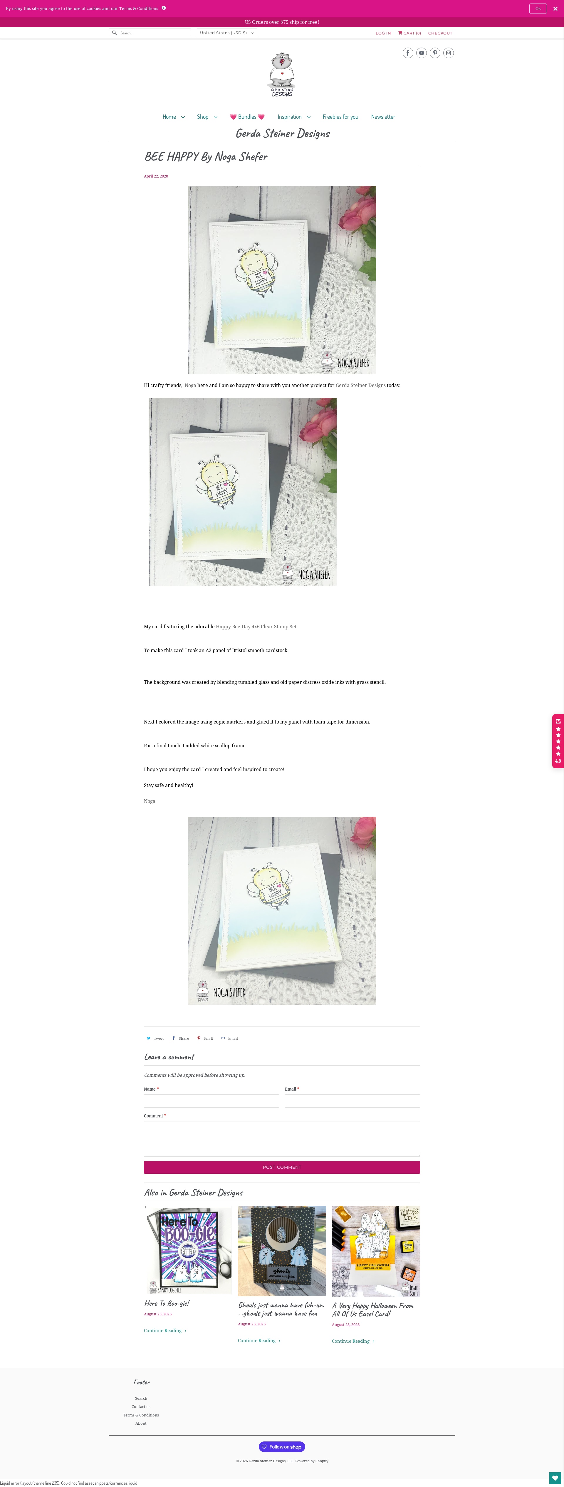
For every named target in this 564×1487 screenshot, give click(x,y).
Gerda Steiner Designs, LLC (271, 1461)
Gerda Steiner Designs (282, 133)
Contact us (141, 1406)
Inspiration (291, 116)
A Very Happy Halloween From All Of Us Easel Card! (372, 1309)
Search (141, 1398)
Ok (538, 8)
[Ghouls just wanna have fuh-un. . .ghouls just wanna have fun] (282, 1251)
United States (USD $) (224, 32)
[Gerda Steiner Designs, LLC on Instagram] (448, 53)
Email (292, 1089)
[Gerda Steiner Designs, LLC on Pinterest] (435, 53)
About (141, 1423)
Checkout (440, 33)
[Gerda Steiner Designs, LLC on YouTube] (421, 53)
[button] (558, 741)
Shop (204, 116)
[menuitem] (176, 116)
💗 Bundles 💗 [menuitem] (247, 116)
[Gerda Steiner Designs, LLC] (282, 76)
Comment (155, 1115)
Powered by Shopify (311, 1461)
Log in (383, 33)
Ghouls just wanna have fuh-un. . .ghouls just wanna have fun (281, 1309)
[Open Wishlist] (555, 1478)
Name (151, 1089)
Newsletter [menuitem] (383, 116)
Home (170, 116)
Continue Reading (163, 1330)
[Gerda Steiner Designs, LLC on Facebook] (408, 53)
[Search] (114, 33)
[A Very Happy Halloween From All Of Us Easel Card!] (376, 1251)
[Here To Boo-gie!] (188, 1250)
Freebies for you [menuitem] (340, 116)
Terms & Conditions (141, 1415)
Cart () (411, 33)
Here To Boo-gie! (166, 1303)
